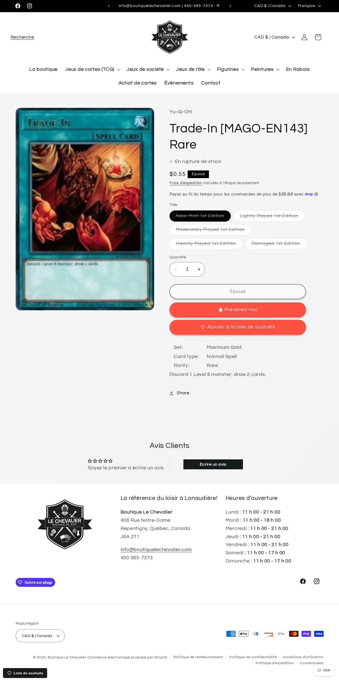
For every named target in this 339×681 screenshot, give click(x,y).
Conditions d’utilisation (303, 657)
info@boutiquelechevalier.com (156, 549)
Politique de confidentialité (253, 657)
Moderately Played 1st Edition (213, 231)
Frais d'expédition (186, 183)
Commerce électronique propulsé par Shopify (127, 657)
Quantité (178, 257)
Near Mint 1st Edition (203, 217)
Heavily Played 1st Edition (209, 245)
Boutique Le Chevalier (67, 657)
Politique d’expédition (275, 663)
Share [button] (183, 393)
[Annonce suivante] (230, 6)
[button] (22, 37)
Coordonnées (312, 663)
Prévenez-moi (241, 309)
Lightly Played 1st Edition (272, 217)
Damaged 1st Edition (279, 245)
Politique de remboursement (198, 657)
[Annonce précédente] (108, 6)
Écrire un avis (213, 464)
